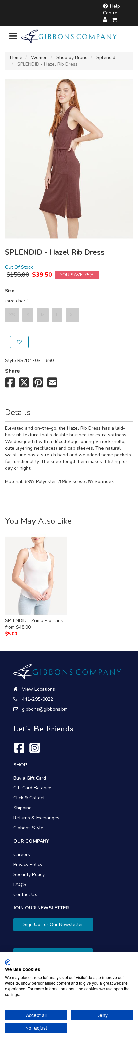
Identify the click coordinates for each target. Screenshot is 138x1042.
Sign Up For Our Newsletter (53, 924)
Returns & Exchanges (36, 818)
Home (16, 57)
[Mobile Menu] (13, 37)
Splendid (105, 57)
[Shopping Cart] (115, 20)
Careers (21, 854)
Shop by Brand (72, 57)
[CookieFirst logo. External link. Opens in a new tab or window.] (7, 962)
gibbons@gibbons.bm (45, 709)
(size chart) (17, 301)
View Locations (38, 689)
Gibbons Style (28, 828)
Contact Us (25, 894)
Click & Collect (29, 798)
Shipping (22, 808)
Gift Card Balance (32, 788)
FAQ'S (19, 884)
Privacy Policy (27, 864)
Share (12, 371)
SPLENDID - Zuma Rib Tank (34, 620)
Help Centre (111, 9)
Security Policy (29, 874)
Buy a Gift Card (29, 778)
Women (39, 57)
